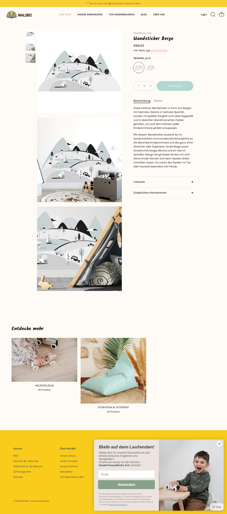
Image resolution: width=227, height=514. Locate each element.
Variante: (142, 58)
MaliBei (25, 501)
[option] (30, 34)
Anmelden (126, 485)
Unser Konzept (69, 461)
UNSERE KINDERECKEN (90, 14)
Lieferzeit (139, 181)
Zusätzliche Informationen (150, 192)
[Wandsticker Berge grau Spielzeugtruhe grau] (30, 45)
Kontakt (18, 476)
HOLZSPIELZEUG (44, 385)
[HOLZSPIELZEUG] (44, 360)
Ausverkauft (175, 85)
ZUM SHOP (65, 14)
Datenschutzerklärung (117, 505)
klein (150, 67)
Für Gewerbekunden (72, 476)
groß (138, 67)
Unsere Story (67, 455)
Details (158, 100)
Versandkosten (159, 50)
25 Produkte (113, 411)
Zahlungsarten (22, 471)
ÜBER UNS (159, 14)
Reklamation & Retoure (27, 466)
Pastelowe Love (142, 33)
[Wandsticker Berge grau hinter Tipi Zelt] (30, 57)
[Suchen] (213, 14)
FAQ (15, 455)
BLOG (144, 14)
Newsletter (66, 471)
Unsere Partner (69, 466)
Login (204, 14)
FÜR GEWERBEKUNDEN (121, 14)
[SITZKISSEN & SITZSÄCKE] (113, 370)
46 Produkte (44, 389)
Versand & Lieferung (25, 461)
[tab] (143, 101)
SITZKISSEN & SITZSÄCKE (113, 407)
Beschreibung (141, 100)
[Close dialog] (219, 444)
